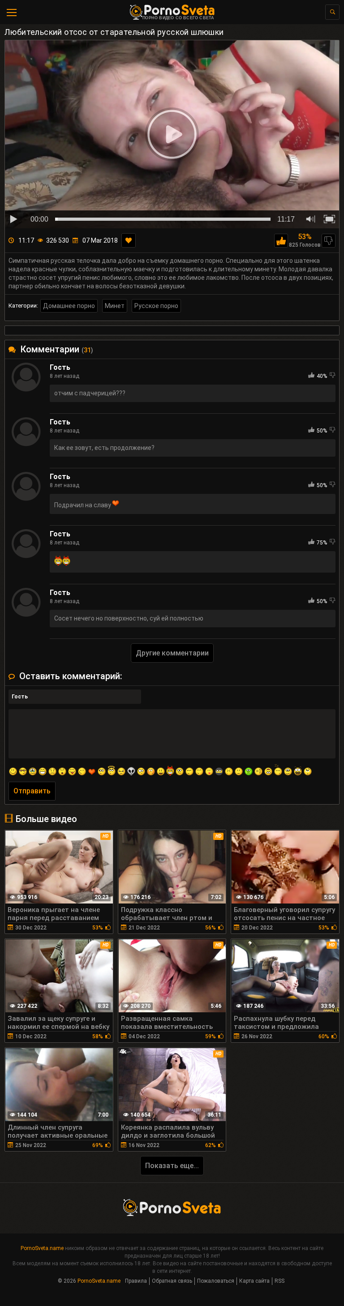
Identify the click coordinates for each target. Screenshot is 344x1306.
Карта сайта (254, 1281)
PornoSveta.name (42, 1248)
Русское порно (156, 305)
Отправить (32, 791)
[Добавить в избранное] (128, 240)
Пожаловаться (215, 1281)
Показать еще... (172, 1165)
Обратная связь (172, 1281)
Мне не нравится (328, 241)
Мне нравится (281, 241)
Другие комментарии (172, 653)
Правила (136, 1281)
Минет (115, 305)
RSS (279, 1281)
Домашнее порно (69, 305)
